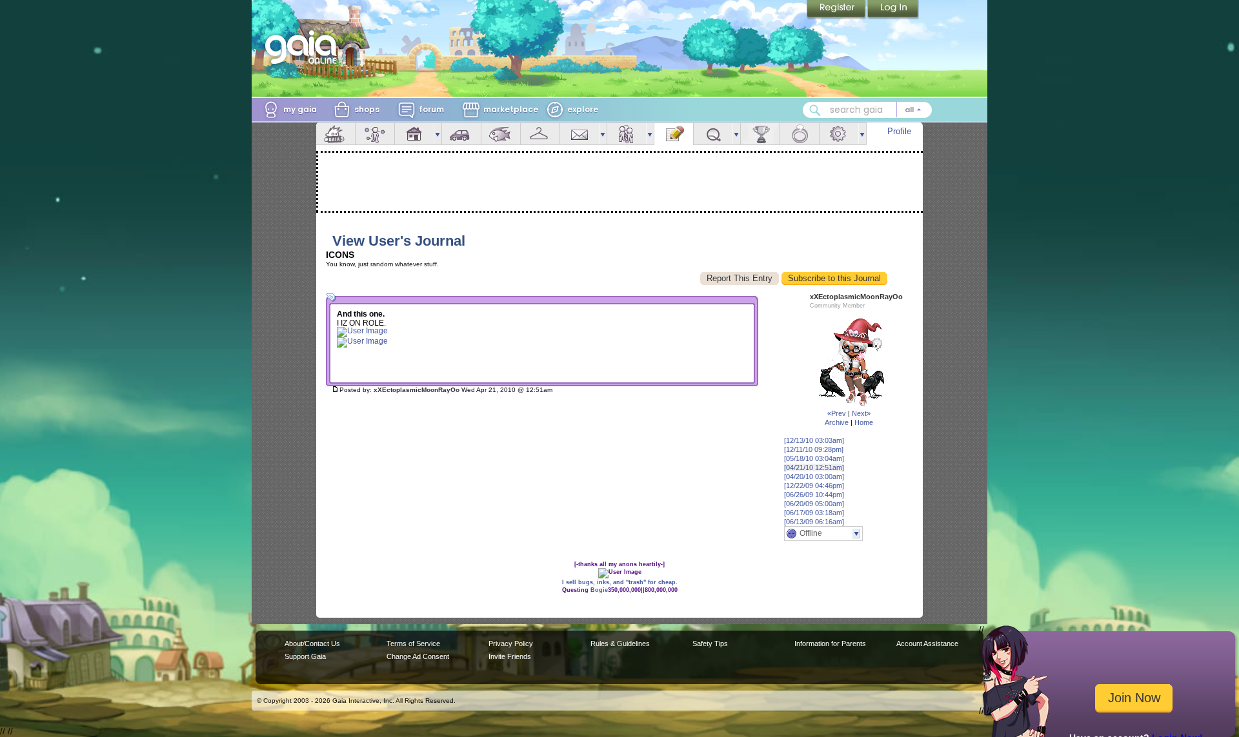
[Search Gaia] (815, 110)
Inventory (540, 133)
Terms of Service (413, 643)
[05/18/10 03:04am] (814, 458)
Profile (899, 131)
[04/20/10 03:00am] (814, 476)
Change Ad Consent (418, 656)
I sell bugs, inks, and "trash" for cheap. (620, 582)
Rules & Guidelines (620, 643)
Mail (579, 133)
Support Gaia (305, 656)
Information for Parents (830, 643)
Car (461, 133)
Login (893, 9)
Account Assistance (927, 643)
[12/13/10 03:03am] (814, 440)
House (414, 133)
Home (863, 422)
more (437, 133)
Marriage (799, 133)
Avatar (375, 133)
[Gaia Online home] (304, 47)
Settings (839, 133)
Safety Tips (710, 643)
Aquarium (500, 133)
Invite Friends (510, 656)
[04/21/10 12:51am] (814, 467)
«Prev (836, 413)
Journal (673, 133)
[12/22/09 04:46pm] (814, 485)
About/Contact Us (312, 643)
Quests (713, 133)
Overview (335, 133)
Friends (626, 133)
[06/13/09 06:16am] (814, 522)
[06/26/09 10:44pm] (814, 494)
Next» (861, 413)
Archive (837, 422)
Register (837, 9)
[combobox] (867, 110)
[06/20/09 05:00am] (814, 503)
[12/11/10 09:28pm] (813, 449)
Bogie (599, 590)
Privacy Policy (511, 643)
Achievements (760, 133)
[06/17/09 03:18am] (814, 512)
